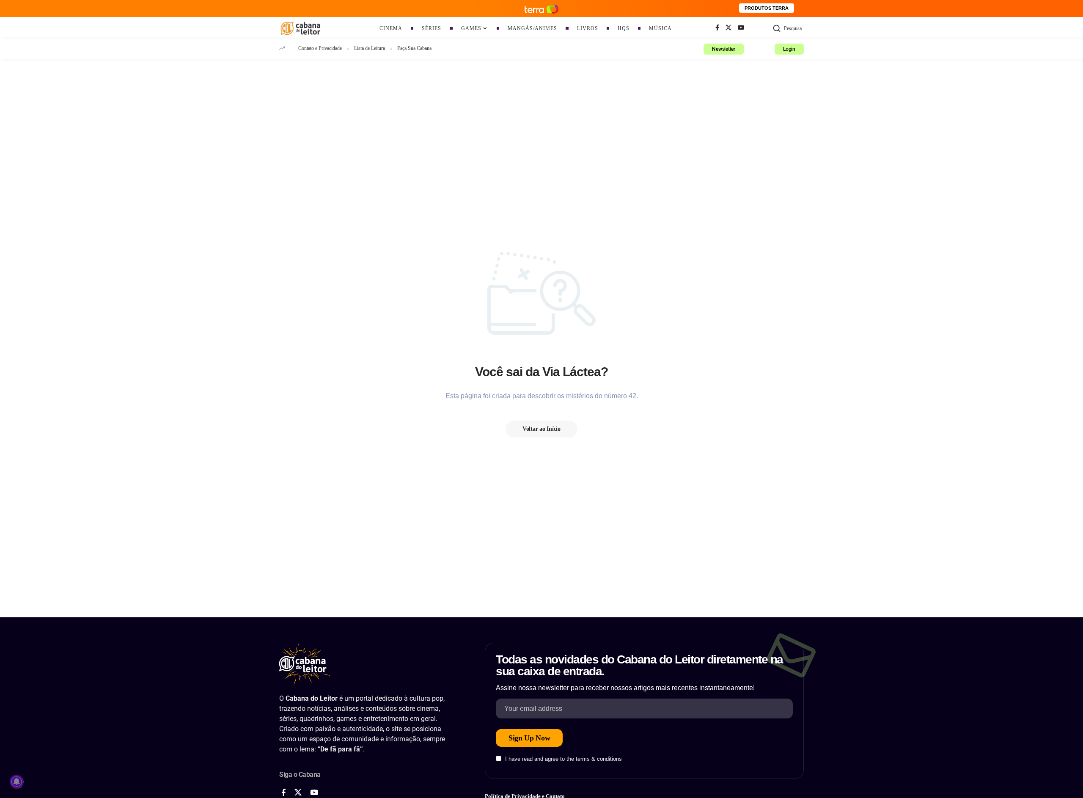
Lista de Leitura (369, 48)
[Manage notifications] (16, 781)
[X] (728, 28)
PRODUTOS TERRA (767, 8)
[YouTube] (741, 28)
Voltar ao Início (541, 429)
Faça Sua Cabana (414, 48)
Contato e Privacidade (320, 48)
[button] (787, 28)
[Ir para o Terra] (541, 8)
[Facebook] (717, 28)
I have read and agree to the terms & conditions (563, 759)
